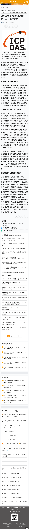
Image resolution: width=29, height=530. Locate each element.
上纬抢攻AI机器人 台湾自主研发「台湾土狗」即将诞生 (14, 391)
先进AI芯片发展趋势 (7, 275)
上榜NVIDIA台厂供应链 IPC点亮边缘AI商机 (13, 248)
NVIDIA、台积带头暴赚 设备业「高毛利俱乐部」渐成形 (15, 358)
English (18, 511)
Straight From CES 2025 (8, 464)
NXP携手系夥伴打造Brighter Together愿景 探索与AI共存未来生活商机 (14, 239)
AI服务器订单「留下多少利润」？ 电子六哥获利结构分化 (15, 348)
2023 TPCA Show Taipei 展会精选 (11, 489)
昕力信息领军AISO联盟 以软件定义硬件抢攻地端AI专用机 (15, 401)
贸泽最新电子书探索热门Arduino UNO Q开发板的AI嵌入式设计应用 (15, 396)
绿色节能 (5, 223)
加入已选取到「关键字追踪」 (10, 228)
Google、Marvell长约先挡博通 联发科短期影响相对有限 (15, 363)
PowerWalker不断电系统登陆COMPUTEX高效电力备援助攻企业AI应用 (14, 267)
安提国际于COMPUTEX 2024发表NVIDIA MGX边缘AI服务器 (14, 308)
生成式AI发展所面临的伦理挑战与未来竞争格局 (14, 272)
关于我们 (3, 507)
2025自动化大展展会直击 (8, 431)
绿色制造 (21, 223)
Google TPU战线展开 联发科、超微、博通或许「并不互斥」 (15, 353)
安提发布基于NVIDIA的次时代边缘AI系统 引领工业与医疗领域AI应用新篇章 (14, 262)
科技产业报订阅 (14, 507)
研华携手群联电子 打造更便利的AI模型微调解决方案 (14, 298)
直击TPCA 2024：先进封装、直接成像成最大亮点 (14, 468)
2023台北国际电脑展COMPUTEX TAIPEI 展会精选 (14, 502)
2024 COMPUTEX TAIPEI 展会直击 (11, 485)
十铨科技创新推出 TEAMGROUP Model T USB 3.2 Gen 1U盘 (14, 283)
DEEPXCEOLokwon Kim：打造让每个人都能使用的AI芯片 (14, 318)
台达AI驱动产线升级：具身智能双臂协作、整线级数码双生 (15, 386)
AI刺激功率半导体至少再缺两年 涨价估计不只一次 (15, 368)
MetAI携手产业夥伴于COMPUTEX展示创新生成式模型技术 (14, 293)
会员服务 (8, 507)
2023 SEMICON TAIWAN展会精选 (11, 493)
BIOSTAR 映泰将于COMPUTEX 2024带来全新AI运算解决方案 (14, 328)
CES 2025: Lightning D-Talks (9, 460)
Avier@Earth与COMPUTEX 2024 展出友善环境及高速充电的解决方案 (14, 288)
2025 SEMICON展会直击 (8, 439)
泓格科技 (5, 225)
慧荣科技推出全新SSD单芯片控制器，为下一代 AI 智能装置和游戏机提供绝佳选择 (14, 303)
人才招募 (16, 509)
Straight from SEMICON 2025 (10, 435)
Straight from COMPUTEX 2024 (10, 481)
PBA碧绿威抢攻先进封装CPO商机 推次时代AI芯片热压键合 (15, 381)
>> (20, 336)
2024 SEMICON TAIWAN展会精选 (11, 473)
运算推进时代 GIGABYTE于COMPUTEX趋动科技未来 (14, 313)
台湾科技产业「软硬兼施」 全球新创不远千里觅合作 (14, 252)
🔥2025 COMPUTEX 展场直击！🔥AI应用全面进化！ (14, 444)
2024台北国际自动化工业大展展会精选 (12, 477)
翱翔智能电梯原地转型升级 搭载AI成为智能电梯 (14, 279)
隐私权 (24, 507)
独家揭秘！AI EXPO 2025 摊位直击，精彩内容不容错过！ (14, 455)
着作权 (20, 507)
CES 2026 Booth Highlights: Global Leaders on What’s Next (14, 426)
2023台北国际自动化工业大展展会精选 (12, 497)
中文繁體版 (12, 511)
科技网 (2, 7)
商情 (7, 7)
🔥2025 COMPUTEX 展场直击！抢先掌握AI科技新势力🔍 (14, 449)
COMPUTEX (13, 223)
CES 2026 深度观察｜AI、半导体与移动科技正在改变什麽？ (14, 421)
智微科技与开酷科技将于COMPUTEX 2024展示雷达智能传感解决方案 (14, 323)
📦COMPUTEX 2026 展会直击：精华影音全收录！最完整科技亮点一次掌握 (14, 415)
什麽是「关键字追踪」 (8, 230)
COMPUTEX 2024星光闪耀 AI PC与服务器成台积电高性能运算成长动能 (13, 257)
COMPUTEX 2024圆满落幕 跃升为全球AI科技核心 (14, 244)
